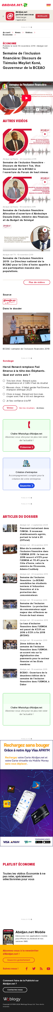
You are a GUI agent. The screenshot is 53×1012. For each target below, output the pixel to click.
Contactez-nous (15, 990)
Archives (40, 408)
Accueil (6, 33)
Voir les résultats (27, 408)
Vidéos (29, 33)
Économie (8, 35)
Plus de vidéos (37, 282)
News (17, 33)
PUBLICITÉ (26, 27)
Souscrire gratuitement (18, 960)
